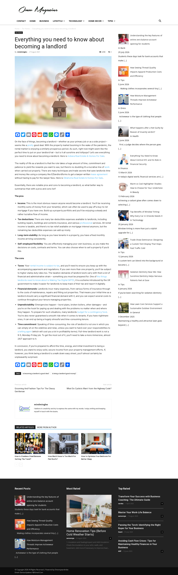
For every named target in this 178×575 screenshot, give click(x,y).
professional (86, 223)
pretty (30, 145)
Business (44, 21)
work (107, 167)
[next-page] (21, 464)
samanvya (70, 538)
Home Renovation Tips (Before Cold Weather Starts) (86, 532)
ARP (119, 551)
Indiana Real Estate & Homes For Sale (86, 156)
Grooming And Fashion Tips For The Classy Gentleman (35, 390)
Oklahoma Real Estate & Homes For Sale (83, 178)
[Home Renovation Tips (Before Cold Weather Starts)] (89, 511)
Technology (75, 21)
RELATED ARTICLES (25, 427)
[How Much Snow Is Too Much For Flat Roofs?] (63, 443)
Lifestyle (58, 21)
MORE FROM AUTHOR (46, 427)
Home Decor (95, 21)
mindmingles (22, 52)
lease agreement (99, 174)
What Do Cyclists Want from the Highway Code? (89, 388)
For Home (26, 28)
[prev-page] (16, 464)
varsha (120, 503)
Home (33, 21)
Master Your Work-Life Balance (134, 512)
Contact (21, 21)
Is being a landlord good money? (64, 373)
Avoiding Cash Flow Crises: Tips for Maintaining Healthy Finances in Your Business (137, 544)
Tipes (110, 21)
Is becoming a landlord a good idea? (36, 373)
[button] (160, 21)
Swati (120, 532)
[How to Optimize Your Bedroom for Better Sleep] (96, 443)
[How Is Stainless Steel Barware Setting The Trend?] (30, 443)
